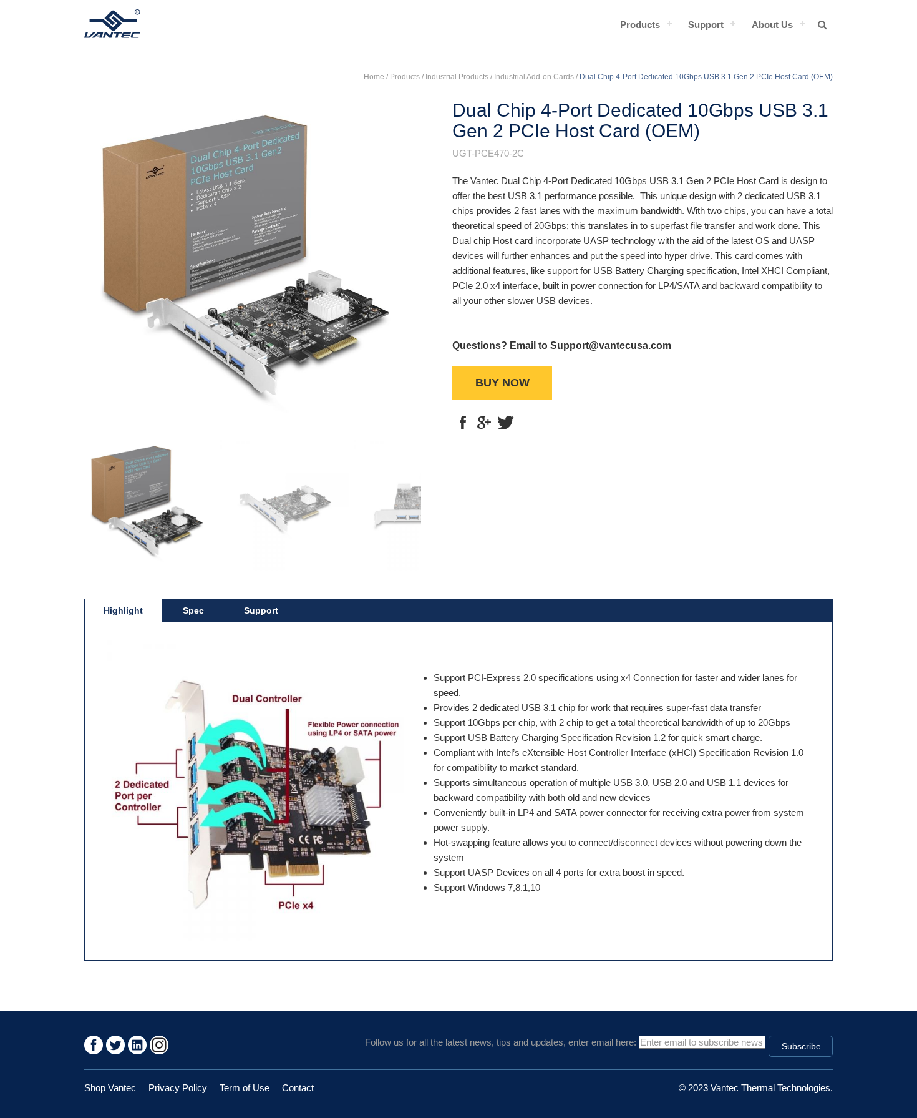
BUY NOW (502, 382)
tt (505, 422)
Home (374, 76)
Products (640, 24)
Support (706, 24)
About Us (772, 24)
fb (462, 422)
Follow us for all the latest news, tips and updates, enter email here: (500, 1042)
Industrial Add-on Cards (534, 76)
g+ (484, 422)
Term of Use (244, 1087)
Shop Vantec (110, 1087)
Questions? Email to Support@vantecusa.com (561, 345)
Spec (193, 610)
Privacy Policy (177, 1087)
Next (402, 263)
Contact (298, 1087)
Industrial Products (456, 76)
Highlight (123, 610)
